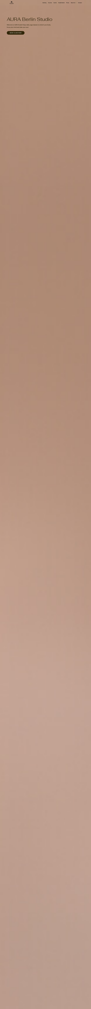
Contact (80, 2)
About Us (73, 2)
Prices (67, 2)
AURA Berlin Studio (29, 22)
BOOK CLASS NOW (16, 36)
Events (55, 2)
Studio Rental (61, 2)
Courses (50, 2)
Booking (44, 2)
